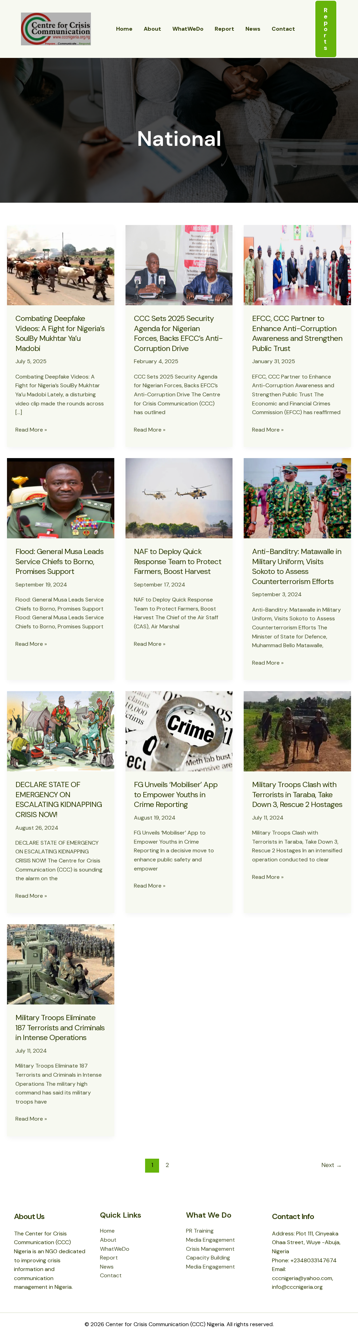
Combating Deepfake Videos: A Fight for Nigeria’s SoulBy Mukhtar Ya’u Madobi (60, 333)
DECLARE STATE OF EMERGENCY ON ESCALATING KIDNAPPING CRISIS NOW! (58, 799)
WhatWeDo (187, 28)
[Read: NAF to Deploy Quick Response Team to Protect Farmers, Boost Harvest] (179, 497)
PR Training (200, 1230)
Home (124, 28)
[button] (326, 29)
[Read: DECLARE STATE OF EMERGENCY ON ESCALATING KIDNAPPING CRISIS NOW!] (60, 730)
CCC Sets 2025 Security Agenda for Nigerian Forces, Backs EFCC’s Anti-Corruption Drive (178, 333)
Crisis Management (210, 1249)
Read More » (31, 430)
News (252, 28)
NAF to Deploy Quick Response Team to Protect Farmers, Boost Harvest (177, 561)
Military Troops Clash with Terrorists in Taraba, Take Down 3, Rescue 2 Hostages (297, 794)
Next (331, 1165)
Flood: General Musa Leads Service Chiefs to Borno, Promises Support (59, 561)
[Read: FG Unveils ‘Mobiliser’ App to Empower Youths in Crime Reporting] (179, 730)
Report (224, 28)
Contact (283, 28)
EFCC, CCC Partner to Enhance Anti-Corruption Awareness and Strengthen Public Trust (297, 333)
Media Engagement (210, 1239)
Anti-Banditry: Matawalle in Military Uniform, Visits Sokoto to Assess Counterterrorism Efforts (296, 566)
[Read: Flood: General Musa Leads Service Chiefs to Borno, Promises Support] (60, 497)
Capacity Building (208, 1257)
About (152, 28)
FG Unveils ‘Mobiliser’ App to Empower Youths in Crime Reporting (175, 794)
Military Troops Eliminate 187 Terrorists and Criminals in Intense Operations (60, 1027)
